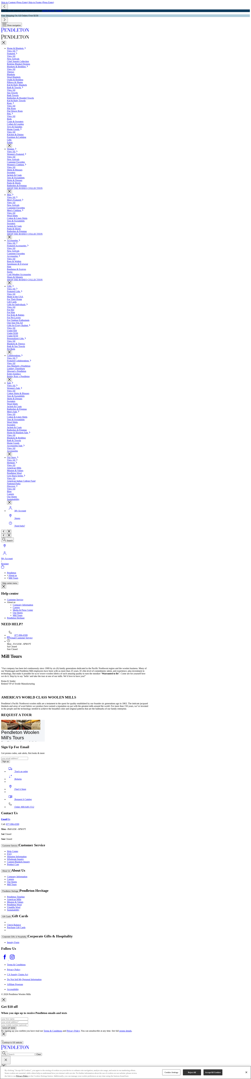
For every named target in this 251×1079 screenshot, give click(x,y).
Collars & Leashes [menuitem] (15, 124)
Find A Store (20, 789)
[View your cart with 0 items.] (2, 568)
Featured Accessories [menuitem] (17, 245)
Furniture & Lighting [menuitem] (16, 137)
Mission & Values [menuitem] (15, 470)
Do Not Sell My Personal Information (24, 979)
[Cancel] (5, 1060)
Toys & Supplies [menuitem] (14, 126)
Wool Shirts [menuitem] (12, 215)
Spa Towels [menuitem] (12, 93)
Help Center (12, 851)
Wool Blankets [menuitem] (13, 77)
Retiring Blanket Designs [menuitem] (18, 64)
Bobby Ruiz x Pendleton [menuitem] (18, 376)
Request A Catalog (23, 799)
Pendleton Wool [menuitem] (14, 473)
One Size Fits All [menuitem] (15, 323)
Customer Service (15, 599)
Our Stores (18, 612)
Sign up (5, 761)
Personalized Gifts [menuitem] (15, 338)
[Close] (3, 43)
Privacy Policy (13, 969)
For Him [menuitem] (11, 312)
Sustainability (13, 910)
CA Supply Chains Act (17, 974)
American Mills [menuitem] (14, 468)
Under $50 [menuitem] (12, 330)
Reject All (192, 1072)
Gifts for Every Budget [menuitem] (18, 325)
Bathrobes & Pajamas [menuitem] (17, 185)
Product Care (13, 864)
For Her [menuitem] (10, 309)
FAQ (9, 854)
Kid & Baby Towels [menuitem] (16, 100)
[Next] (4, 20)
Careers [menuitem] (10, 494)
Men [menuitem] (9, 194)
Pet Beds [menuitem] (11, 349)
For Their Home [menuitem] (14, 299)
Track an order (21, 771)
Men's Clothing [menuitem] (14, 210)
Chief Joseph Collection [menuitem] (18, 61)
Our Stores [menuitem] (12, 496)
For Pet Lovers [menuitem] (14, 317)
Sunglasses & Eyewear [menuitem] (17, 264)
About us (12, 575)
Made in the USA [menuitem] (15, 296)
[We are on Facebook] (5, 959)
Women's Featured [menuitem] (16, 154)
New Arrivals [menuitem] (13, 59)
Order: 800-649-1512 (24, 807)
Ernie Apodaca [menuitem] (14, 374)
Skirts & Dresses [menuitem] (14, 180)
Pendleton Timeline (16, 897)
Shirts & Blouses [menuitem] (14, 170)
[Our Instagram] (12, 959)
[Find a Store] (4, 548)
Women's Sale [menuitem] (13, 388)
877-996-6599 (21, 635)
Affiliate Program (15, 984)
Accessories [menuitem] (12, 240)
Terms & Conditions (16, 964)
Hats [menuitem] (9, 266)
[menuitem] (10, 383)
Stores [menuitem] (17, 518)
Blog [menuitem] (9, 491)
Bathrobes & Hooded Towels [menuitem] (20, 98)
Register (5, 564)
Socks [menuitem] (9, 272)
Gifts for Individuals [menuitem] (16, 304)
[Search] (4, 1053)
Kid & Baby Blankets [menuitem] (17, 85)
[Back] (3, 531)
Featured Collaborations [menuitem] (18, 360)
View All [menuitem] (11, 51)
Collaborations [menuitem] (14, 355)
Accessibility (13, 989)
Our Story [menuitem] (12, 457)
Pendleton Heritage (16, 618)
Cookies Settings (171, 1072)
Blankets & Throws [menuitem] (16, 343)
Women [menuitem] (11, 149)
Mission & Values (15, 902)
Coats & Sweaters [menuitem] (15, 121)
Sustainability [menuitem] (13, 499)
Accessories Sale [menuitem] (15, 445)
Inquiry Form (13, 942)
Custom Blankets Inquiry (18, 862)
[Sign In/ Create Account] (4, 556)
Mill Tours (13, 578)
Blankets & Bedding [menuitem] (16, 66)
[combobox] (21, 1054)
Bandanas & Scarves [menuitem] (16, 269)
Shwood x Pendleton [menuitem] (16, 371)
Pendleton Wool (14, 904)
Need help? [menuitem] (20, 526)
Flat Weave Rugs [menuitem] (15, 111)
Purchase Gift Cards (16, 927)
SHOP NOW (48, 10)
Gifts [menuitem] (9, 140)
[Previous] (4, 6)
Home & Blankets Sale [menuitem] (18, 432)
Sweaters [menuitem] (11, 172)
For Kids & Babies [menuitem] (15, 315)
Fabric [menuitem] (10, 142)
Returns (18, 779)
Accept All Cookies (213, 1072)
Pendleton (11, 573)
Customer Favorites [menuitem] (16, 162)
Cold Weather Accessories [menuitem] (19, 274)
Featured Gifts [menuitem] (14, 291)
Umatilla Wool (13, 907)
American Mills (14, 899)
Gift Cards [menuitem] (12, 302)
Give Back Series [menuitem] (15, 476)
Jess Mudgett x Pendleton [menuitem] (18, 366)
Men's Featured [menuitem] (14, 200)
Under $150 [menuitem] (12, 336)
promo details (125, 1031)
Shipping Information (17, 856)
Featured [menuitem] (11, 53)
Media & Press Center (23, 610)
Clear (38, 1054)
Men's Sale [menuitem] (12, 411)
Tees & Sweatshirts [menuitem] (16, 177)
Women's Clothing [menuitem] (16, 164)
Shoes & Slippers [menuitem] (15, 277)
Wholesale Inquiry (15, 859)
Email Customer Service (21, 638)
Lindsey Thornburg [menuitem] (16, 368)
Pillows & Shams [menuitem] (15, 82)
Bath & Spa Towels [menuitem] (16, 346)
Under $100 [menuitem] (12, 333)
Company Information (23, 605)
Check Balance (14, 925)
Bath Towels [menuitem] (13, 95)
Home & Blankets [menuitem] (15, 48)
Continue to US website (12, 1043)
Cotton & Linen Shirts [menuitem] (17, 218)
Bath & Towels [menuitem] (14, 87)
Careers (16, 607)
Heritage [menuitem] (11, 462)
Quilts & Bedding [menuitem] (15, 79)
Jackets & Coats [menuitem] (14, 175)
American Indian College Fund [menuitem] (21, 481)
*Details (59, 10)
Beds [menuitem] (9, 119)
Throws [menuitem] (10, 72)
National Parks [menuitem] (13, 483)
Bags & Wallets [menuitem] (14, 261)
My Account (7, 558)
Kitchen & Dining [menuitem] (15, 134)
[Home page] (125, 30)
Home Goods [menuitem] (13, 129)
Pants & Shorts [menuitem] (14, 183)
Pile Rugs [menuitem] (11, 108)
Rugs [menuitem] (9, 103)
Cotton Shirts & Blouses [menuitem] (18, 393)
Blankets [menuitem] (11, 74)
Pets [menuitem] (9, 113)
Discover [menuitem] (11, 486)
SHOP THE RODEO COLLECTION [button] (25, 188)
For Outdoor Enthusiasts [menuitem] (18, 320)
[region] (125, 1072)
